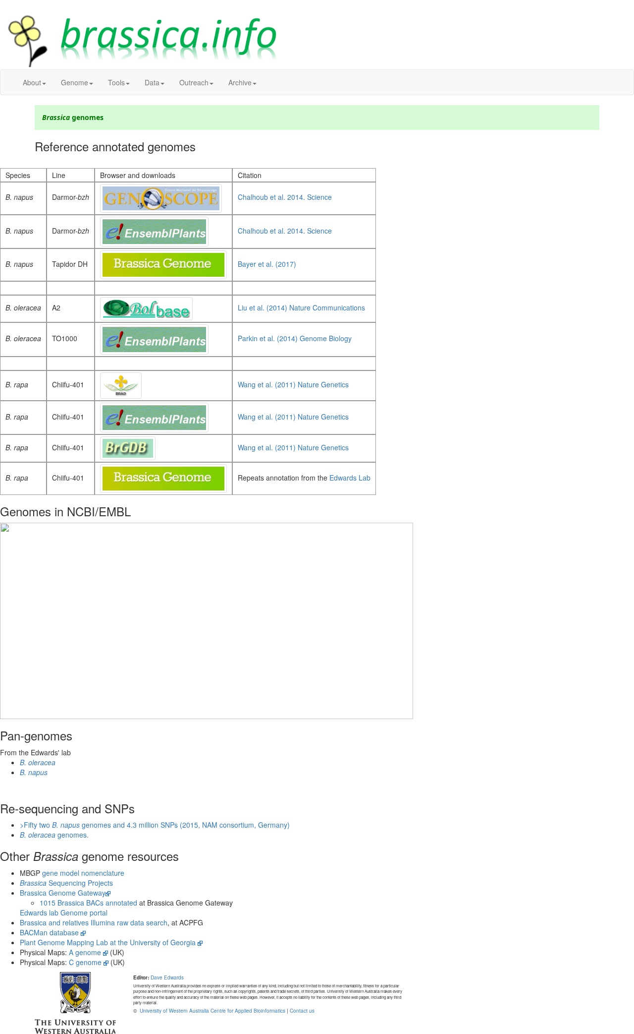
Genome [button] (74, 82)
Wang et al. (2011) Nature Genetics (293, 384)
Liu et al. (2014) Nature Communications (301, 307)
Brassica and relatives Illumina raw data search (93, 922)
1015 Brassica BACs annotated (88, 903)
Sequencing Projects (66, 883)
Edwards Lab (349, 478)
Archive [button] (240, 82)
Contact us (302, 1010)
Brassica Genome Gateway (63, 893)
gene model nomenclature (83, 873)
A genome (86, 952)
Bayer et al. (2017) (267, 264)
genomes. (54, 835)
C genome (86, 962)
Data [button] (152, 82)
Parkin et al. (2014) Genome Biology (295, 338)
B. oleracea (37, 762)
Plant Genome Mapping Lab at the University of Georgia (109, 942)
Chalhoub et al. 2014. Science (285, 197)
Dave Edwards (167, 977)
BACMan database (50, 932)
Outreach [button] (194, 82)
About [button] (32, 82)
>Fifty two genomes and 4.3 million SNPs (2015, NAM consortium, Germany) (155, 825)
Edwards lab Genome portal (63, 912)
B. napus (34, 772)
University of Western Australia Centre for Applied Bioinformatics (211, 1010)
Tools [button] (116, 82)
